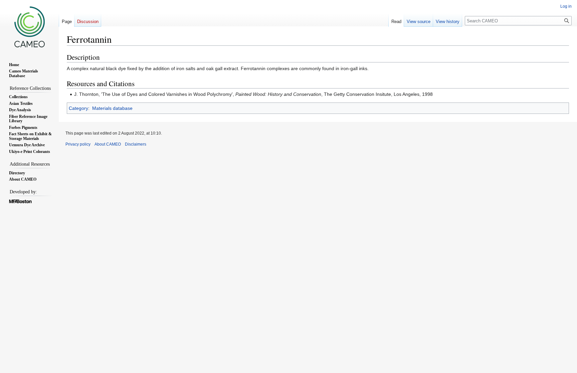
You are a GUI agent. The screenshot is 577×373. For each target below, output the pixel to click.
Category (78, 108)
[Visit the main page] (29, 26)
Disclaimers (135, 144)
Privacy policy (77, 144)
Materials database (112, 108)
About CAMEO (107, 144)
